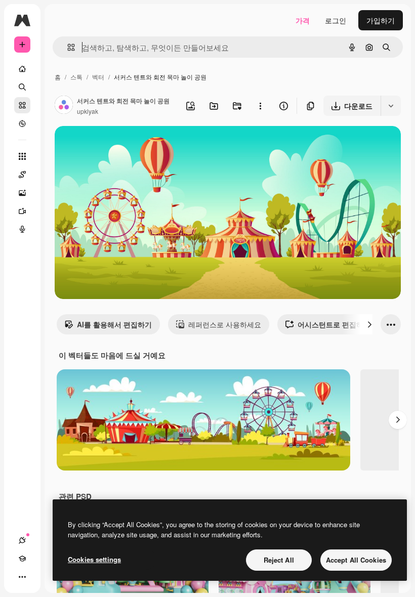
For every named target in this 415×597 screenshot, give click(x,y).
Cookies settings (94, 559)
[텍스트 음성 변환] (22, 229)
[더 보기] (22, 577)
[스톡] (22, 105)
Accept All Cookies (356, 560)
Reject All (279, 560)
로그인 (335, 20)
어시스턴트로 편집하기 (334, 324)
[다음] (369, 324)
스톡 (76, 76)
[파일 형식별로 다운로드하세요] (391, 106)
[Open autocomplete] (67, 47)
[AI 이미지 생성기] (22, 193)
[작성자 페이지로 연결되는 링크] (64, 106)
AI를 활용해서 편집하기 (114, 324)
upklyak (87, 111)
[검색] (22, 87)
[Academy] (22, 558)
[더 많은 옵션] (260, 106)
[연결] (22, 540)
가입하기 (380, 20)
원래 (112, 145)
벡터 (98, 76)
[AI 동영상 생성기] (22, 211)
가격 (303, 20)
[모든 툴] (22, 156)
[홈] (22, 69)
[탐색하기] (22, 123)
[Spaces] (22, 174)
